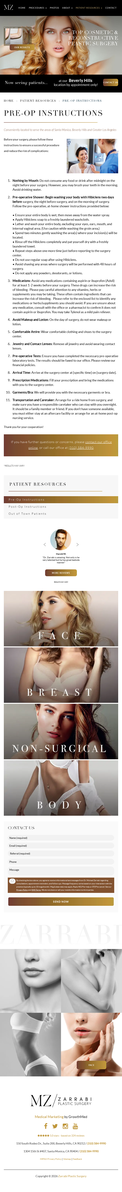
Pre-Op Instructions (27, 499)
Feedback (77, 1159)
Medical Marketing (49, 1117)
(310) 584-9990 (81, 447)
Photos (54, 8)
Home (22, 8)
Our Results (22, 47)
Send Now (61, 901)
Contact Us (110, 82)
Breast (91, 1001)
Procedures (37, 8)
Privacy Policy (22, 890)
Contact (111, 8)
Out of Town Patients (28, 513)
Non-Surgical (30, 1001)
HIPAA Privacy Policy (50, 1159)
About (66, 8)
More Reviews (61, 573)
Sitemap (67, 1159)
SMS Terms (36, 890)
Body (30, 1065)
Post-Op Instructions (28, 506)
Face (91, 1065)
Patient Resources (88, 8)
